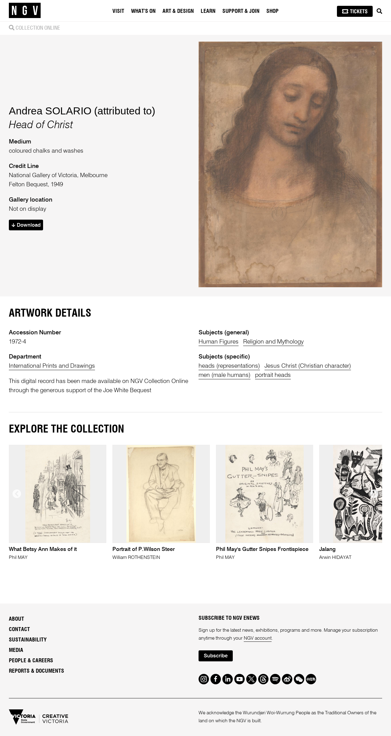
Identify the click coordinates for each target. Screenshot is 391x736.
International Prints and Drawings (52, 366)
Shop (272, 11)
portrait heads (273, 375)
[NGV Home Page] (25, 11)
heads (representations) (229, 366)
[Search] (379, 11)
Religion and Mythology (273, 342)
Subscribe (216, 656)
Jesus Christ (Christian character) (308, 366)
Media (16, 650)
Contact (19, 629)
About (16, 619)
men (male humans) (224, 375)
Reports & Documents (36, 671)
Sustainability (28, 640)
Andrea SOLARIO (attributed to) (82, 111)
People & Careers (31, 661)
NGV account (258, 638)
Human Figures (219, 342)
